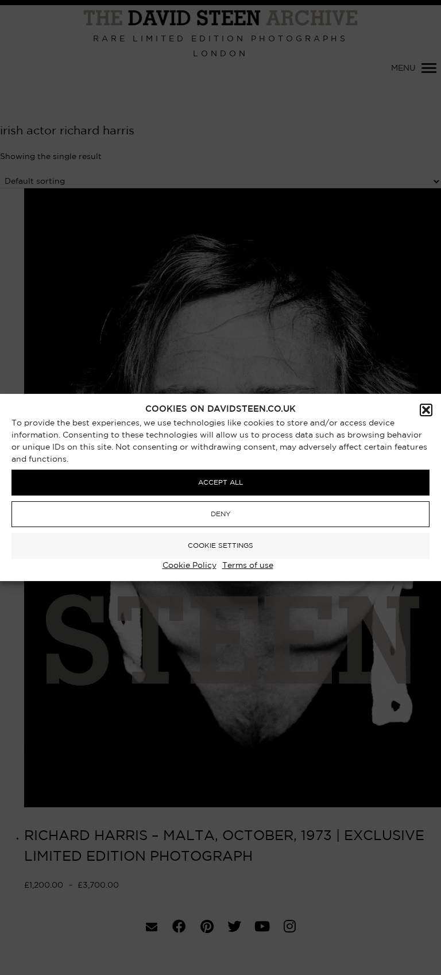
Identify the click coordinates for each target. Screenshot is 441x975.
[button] (426, 410)
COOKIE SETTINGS (220, 546)
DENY (221, 514)
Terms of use (247, 565)
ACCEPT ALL (220, 482)
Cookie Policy (189, 565)
